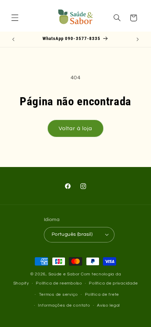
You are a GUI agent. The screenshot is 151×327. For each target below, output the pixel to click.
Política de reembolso (59, 283)
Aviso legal (108, 305)
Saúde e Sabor (64, 274)
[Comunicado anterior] (13, 39)
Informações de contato (64, 305)
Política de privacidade (113, 283)
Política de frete (102, 294)
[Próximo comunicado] (137, 39)
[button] (15, 18)
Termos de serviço (58, 294)
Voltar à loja (76, 128)
